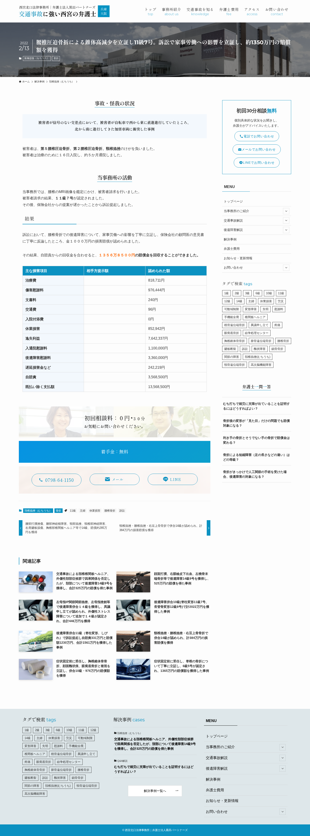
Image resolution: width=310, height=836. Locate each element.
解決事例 (230, 239)
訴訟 (122, 510)
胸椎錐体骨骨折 (234, 341)
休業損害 (94, 510)
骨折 (56, 58)
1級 (226, 293)
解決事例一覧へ (155, 791)
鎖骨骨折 (277, 349)
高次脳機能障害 (261, 364)
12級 (227, 301)
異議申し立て (259, 325)
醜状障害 (260, 349)
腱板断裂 (230, 349)
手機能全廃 (231, 317)
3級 (247, 293)
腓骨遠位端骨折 (261, 341)
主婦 (82, 510)
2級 (237, 293)
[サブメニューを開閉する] (286, 211)
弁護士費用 (232, 248)
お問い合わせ (233, 267)
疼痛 (277, 325)
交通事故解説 (233, 220)
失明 (265, 309)
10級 (269, 293)
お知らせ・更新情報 (238, 258)
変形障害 (251, 309)
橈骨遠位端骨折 (234, 325)
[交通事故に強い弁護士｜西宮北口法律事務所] (64, 11)
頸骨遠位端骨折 (234, 364)
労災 (281, 301)
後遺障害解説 (233, 230)
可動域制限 (231, 309)
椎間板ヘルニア (255, 317)
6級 (258, 293)
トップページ (233, 201)
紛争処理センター (256, 333)
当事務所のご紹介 (236, 211)
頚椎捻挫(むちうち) (257, 357)
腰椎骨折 (109, 510)
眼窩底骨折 (231, 333)
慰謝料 (278, 309)
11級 (73, 510)
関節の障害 (231, 357)
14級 (239, 301)
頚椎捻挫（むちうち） (36, 58)
